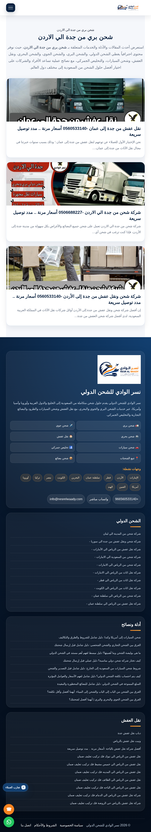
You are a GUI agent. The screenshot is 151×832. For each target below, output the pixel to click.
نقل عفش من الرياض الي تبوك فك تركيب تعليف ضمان (109, 756)
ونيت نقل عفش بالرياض (127, 741)
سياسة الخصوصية (71, 825)
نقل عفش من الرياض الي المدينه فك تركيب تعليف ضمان (108, 771)
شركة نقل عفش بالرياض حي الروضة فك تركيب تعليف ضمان (105, 803)
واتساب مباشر (98, 499)
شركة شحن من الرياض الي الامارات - (119, 564)
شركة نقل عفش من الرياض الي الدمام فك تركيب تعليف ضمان (104, 795)
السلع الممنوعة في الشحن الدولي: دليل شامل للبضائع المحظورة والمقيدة (99, 683)
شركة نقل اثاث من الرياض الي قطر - (119, 580)
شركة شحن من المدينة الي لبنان (122, 533)
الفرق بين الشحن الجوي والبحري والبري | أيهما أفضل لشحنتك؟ (105, 699)
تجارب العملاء (13, 787)
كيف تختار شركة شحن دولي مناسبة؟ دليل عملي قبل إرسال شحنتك (102, 660)
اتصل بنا (26, 825)
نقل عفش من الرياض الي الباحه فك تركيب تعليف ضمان (108, 787)
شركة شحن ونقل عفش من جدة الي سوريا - (115, 541)
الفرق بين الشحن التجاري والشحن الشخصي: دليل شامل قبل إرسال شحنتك (97, 645)
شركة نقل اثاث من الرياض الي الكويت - (117, 588)
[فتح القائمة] (10, 7)
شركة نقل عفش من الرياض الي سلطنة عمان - (113, 603)
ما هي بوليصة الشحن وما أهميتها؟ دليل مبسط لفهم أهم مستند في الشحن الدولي (95, 652)
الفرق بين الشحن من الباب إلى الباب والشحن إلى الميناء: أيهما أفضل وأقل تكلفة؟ (94, 691)
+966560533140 (126, 499)
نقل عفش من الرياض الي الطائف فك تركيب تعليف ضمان (107, 779)
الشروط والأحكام (45, 825)
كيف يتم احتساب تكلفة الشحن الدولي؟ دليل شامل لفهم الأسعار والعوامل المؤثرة (94, 676)
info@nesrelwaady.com (66, 499)
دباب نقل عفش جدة (129, 733)
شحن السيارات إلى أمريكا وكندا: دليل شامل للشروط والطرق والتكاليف (100, 637)
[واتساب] (9, 822)
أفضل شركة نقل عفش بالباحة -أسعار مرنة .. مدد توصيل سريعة (104, 748)
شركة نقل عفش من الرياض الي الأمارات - (116, 549)
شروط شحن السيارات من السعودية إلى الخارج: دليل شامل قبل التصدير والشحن (94, 668)
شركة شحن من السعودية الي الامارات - (118, 556)
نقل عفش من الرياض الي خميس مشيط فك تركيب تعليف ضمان (104, 764)
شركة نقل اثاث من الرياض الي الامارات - (117, 572)
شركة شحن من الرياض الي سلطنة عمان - (116, 595)
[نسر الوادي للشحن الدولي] (128, 7)
